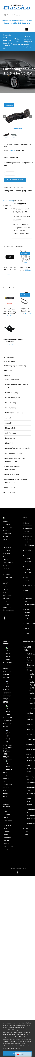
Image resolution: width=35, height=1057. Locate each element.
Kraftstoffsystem (13, 398)
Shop (26, 633)
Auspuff (8, 423)
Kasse (26, 523)
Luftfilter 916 (25, 267)
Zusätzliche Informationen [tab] (6, 207)
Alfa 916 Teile (9, 362)
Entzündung (11, 408)
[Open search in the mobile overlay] (18, 15)
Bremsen (8, 371)
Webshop (27, 628)
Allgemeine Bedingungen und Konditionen (27, 540)
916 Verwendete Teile (13, 453)
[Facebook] (4, 618)
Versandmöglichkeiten (21, 44)
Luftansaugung (20, 191)
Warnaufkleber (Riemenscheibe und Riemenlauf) (9, 311)
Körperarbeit (10, 428)
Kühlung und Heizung (13, 413)
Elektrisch (9, 443)
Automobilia (10, 487)
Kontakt (27, 550)
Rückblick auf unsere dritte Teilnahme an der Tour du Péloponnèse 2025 (7, 838)
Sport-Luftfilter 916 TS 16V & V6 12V (10, 270)
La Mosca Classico (27, 558)
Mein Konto (26, 578)
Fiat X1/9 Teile (9, 492)
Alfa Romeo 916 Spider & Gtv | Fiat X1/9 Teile (7, 43)
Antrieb (8, 418)
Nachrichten (27, 585)
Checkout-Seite (27, 529)
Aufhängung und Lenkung (15, 366)
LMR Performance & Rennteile (17, 448)
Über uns (26, 591)
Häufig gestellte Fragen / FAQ (27, 613)
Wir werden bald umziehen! (7, 816)
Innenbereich (10, 438)
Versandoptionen (27, 623)
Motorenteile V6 (12, 380)
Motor (29, 191)
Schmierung (11, 403)
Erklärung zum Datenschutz (27, 601)
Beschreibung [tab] (6, 201)
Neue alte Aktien (12, 474)
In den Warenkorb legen (15, 179)
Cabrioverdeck (11, 433)
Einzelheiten (10, 260)
